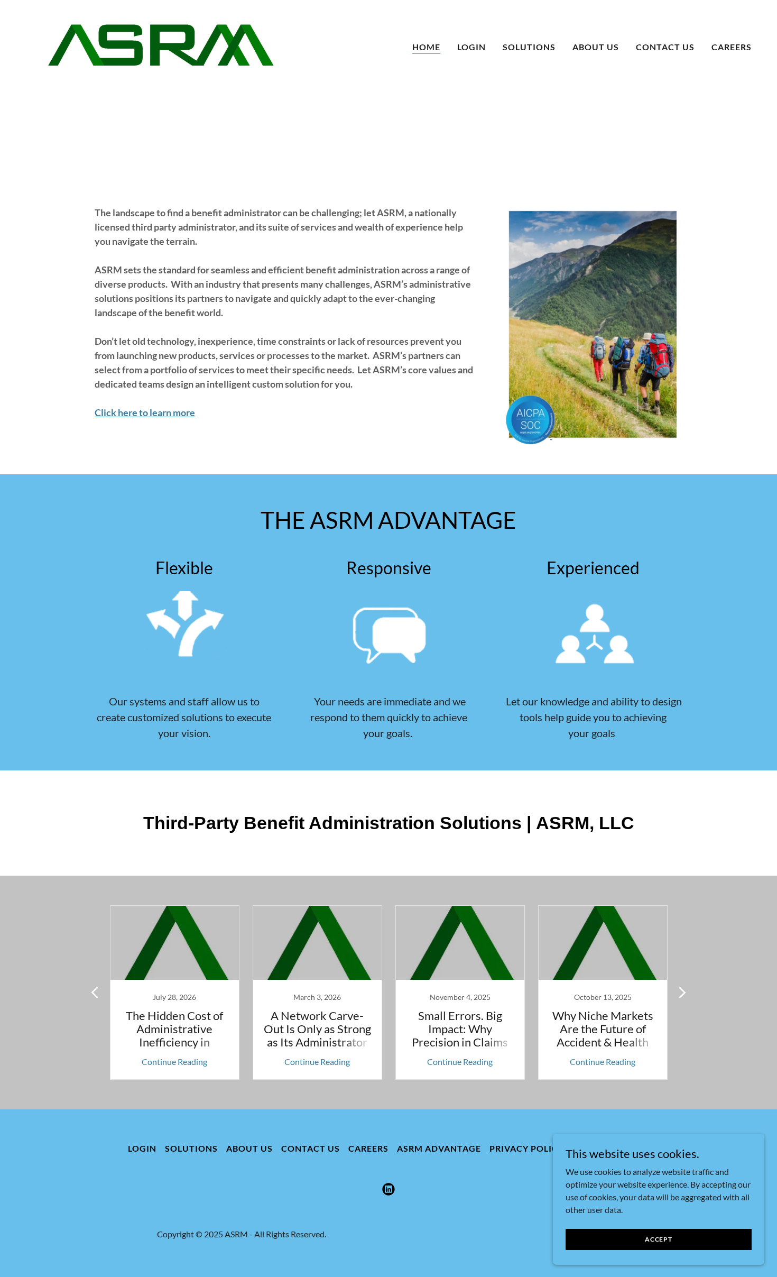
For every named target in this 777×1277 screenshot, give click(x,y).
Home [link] (426, 47)
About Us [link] (595, 47)
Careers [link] (731, 47)
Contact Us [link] (665, 47)
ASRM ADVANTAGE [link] (439, 1148)
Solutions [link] (529, 47)
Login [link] (471, 47)
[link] (161, 45)
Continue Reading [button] (174, 1061)
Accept (658, 1239)
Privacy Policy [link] (526, 1148)
